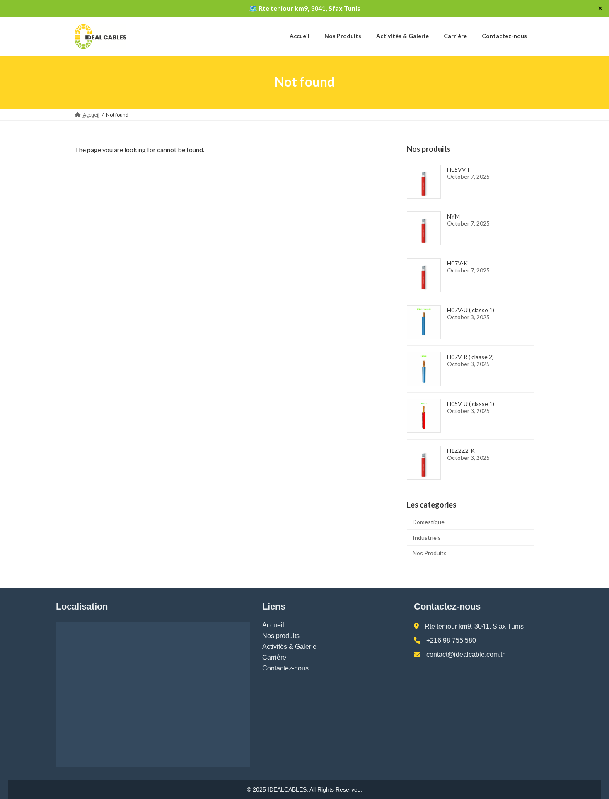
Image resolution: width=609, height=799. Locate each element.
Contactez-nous (285, 668)
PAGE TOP (587, 767)
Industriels (427, 537)
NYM (453, 216)
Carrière (274, 657)
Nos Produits (430, 552)
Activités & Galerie (289, 646)
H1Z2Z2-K (461, 450)
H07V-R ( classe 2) (470, 356)
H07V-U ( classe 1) (470, 309)
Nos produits (281, 635)
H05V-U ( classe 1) (470, 403)
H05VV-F (459, 169)
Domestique (429, 521)
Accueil (273, 625)
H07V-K (457, 263)
